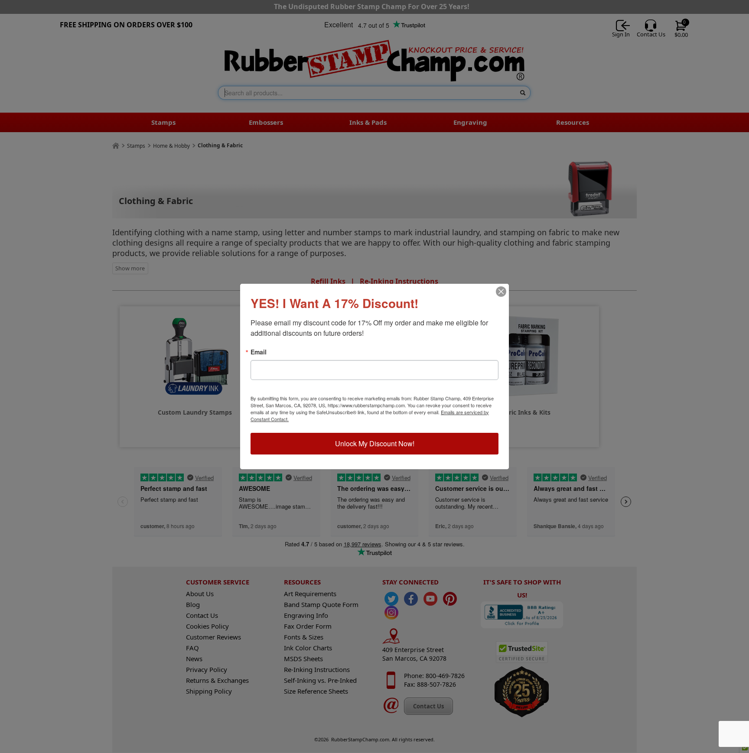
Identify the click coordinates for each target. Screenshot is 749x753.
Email (259, 352)
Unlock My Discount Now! (374, 443)
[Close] (501, 291)
